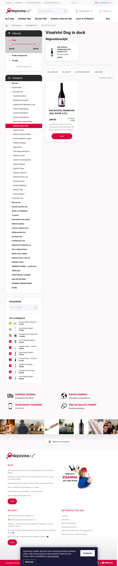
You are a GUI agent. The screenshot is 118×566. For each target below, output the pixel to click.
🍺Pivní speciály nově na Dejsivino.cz (21, 516)
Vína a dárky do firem (19, 249)
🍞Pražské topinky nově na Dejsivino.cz (22, 520)
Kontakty (8, 3)
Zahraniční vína (17, 198)
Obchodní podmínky (34, 3)
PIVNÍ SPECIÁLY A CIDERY (21, 275)
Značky (14, 288)
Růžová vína (16, 202)
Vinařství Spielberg (19, 185)
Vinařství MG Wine (19, 96)
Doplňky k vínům (18, 262)
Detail (62, 136)
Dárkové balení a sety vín (21, 258)
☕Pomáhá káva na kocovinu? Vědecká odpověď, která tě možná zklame (31, 471)
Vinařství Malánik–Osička (22, 138)
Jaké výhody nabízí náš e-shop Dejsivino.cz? (77, 531)
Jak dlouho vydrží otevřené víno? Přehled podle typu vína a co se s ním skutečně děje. (31, 478)
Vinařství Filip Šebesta (21, 109)
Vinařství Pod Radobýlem (22, 160)
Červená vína (16, 87)
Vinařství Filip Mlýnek (20, 113)
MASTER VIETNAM (19, 279)
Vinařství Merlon (19, 194)
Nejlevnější (52, 72)
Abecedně (99, 72)
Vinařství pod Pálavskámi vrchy (24, 104)
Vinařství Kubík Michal (21, 117)
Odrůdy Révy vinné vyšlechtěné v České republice (25, 491)
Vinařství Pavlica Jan (20, 177)
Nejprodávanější (82, 72)
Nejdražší (66, 72)
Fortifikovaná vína (18, 241)
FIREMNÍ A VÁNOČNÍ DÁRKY (22, 283)
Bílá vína (15, 83)
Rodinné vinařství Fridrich (22, 134)
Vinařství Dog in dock (20, 126)
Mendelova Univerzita (20, 100)
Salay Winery (17, 147)
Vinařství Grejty (18, 130)
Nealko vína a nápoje (19, 254)
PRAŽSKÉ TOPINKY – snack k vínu (24, 266)
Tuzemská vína (17, 92)
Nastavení (29, 562)
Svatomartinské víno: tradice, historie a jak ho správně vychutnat (30, 483)
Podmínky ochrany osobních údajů (73, 534)
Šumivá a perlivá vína (19, 207)
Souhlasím (87, 553)
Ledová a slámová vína (20, 228)
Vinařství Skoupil (19, 164)
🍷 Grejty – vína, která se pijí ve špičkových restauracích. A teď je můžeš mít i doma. (30, 525)
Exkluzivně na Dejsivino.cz (21, 245)
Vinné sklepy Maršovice (21, 151)
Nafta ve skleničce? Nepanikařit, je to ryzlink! (23, 487)
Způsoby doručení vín (51, 3)
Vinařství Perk (18, 190)
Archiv (12, 501)
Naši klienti (19, 3)
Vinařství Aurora (19, 181)
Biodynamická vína (19, 232)
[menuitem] (10, 18)
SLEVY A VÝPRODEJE (20, 211)
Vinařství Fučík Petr (20, 173)
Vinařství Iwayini (19, 155)
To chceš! (15, 215)
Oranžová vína (17, 237)
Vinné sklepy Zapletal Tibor (22, 121)
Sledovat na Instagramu (61, 442)
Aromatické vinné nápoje (21, 219)
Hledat (65, 11)
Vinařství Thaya (18, 168)
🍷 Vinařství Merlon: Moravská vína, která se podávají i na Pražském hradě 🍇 (32, 531)
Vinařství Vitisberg (19, 143)
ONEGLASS (16, 271)
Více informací (53, 556)
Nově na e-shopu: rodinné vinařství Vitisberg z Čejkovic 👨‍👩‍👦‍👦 (28, 537)
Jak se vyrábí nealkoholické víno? (19, 495)
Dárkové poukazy (18, 224)
